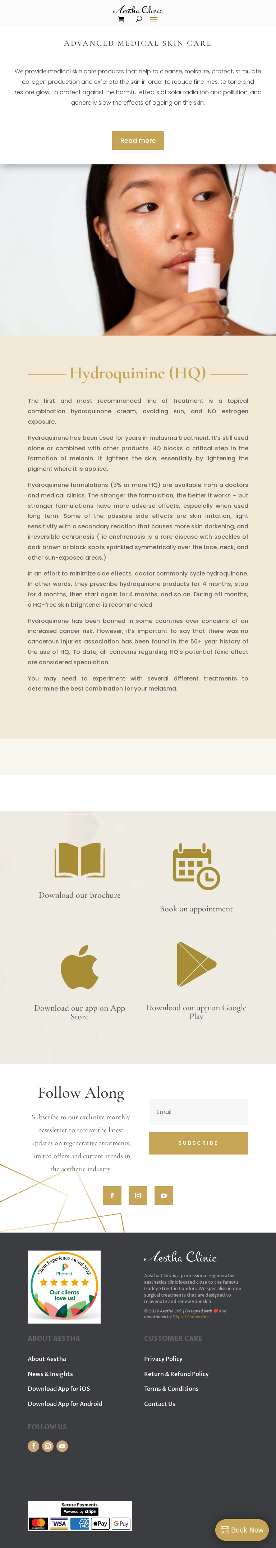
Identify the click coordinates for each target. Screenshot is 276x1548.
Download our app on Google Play (196, 1011)
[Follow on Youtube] (164, 1195)
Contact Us (159, 1404)
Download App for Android (65, 1404)
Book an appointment (196, 908)
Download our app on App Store (79, 1012)
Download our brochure (80, 895)
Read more (138, 140)
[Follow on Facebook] (112, 1195)
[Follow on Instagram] (138, 1195)
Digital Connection (190, 1317)
